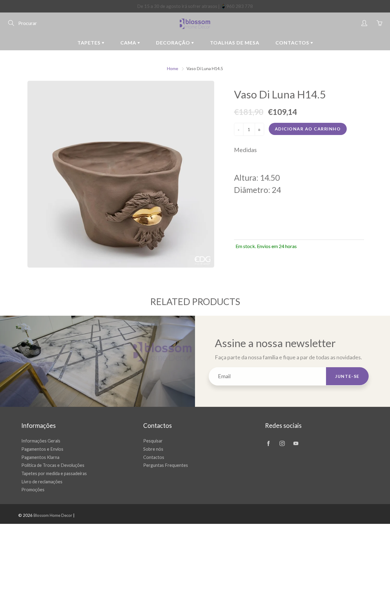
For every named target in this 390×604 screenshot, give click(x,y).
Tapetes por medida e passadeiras (54, 473)
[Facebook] (268, 443)
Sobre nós (153, 449)
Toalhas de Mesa (234, 42)
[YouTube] (295, 443)
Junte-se (347, 376)
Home (172, 68)
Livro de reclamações (41, 481)
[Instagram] (282, 443)
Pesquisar (153, 440)
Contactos (292, 42)
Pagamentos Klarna (40, 457)
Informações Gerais (40, 440)
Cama (128, 42)
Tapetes (89, 42)
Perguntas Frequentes (165, 465)
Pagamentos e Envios (42, 449)
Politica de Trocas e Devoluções (52, 465)
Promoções (32, 489)
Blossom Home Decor (53, 515)
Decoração (173, 42)
